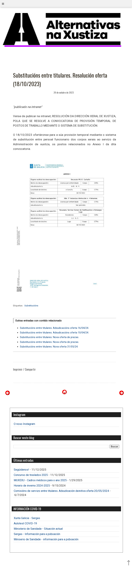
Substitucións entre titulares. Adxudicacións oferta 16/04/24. (54, 327)
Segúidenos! (21, 469)
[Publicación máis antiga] (121, 394)
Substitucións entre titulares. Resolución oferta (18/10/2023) (60, 79)
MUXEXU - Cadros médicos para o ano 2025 (40, 480)
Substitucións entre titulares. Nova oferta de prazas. (49, 337)
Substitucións (31, 305)
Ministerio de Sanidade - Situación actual (38, 528)
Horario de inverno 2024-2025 (32, 485)
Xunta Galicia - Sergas (27, 518)
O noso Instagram (24, 424)
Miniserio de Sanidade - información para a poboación (46, 539)
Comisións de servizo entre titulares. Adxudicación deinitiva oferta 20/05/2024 (61, 491)
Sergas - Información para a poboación (37, 534)
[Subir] (128, 563)
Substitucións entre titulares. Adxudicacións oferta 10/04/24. (54, 332)
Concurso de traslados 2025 (31, 475)
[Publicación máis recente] (7, 394)
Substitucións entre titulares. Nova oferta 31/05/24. (49, 346)
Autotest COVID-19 (25, 523)
